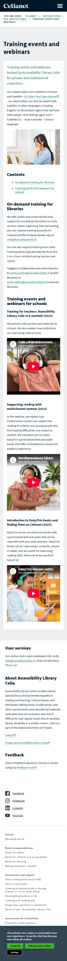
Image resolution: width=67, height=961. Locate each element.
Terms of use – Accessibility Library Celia (28, 909)
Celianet (31, 16)
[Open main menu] (60, 6)
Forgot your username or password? (25, 904)
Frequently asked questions (20, 922)
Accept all (15, 945)
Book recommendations (19, 848)
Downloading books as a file (21, 895)
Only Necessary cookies (39, 945)
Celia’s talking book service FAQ (23, 879)
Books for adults (14, 852)
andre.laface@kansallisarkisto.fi (26, 282)
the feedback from (23, 767)
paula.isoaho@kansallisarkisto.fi (29, 273)
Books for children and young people (26, 856)
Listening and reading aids (20, 900)
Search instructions (16, 883)
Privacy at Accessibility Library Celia (26, 742)
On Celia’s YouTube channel (40, 96)
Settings (14, 952)
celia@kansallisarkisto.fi (21, 239)
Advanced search (14, 839)
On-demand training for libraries (34, 182)
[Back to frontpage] (16, 7)
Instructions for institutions (22, 918)
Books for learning (15, 861)
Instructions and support (19, 874)
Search (9, 834)
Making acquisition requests (21, 865)
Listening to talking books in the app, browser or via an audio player (26, 890)
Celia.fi (9, 735)
